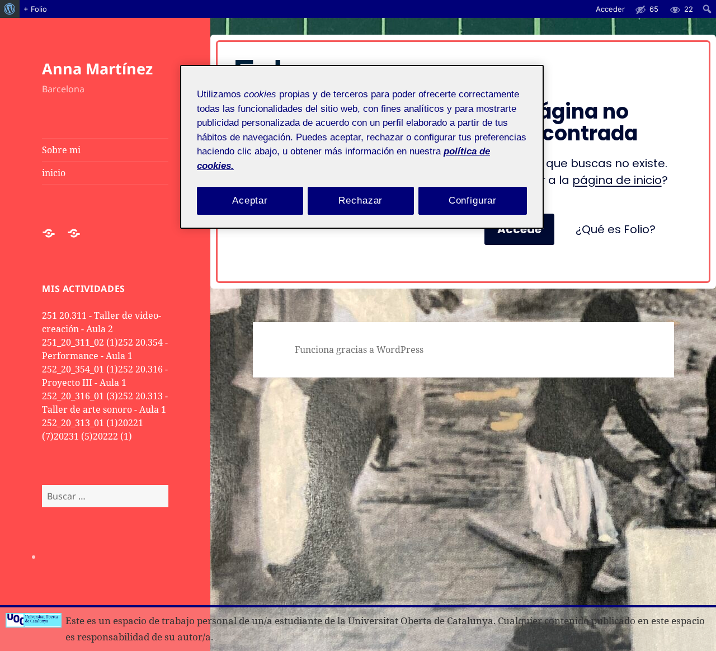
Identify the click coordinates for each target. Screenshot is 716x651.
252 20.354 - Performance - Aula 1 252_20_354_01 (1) (105, 355)
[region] (362, 147)
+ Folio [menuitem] (35, 8)
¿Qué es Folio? (616, 229)
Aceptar (250, 200)
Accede (519, 229)
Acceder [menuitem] (610, 8)
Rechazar (360, 200)
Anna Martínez (97, 68)
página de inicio (617, 180)
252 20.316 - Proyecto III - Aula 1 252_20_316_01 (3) (105, 382)
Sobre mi (61, 150)
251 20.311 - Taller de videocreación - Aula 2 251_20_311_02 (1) (101, 328)
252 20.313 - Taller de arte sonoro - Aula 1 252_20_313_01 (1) (105, 409)
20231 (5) (73, 436)
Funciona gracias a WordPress (359, 349)
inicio (53, 173)
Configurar (473, 200)
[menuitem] (10, 9)
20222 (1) (112, 436)
